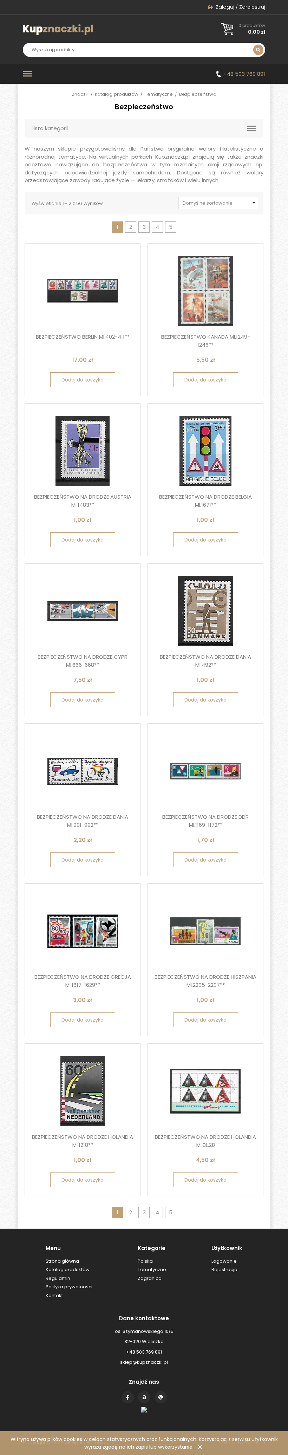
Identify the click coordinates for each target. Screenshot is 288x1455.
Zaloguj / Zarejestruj (240, 7)
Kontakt (161, 1397)
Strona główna (62, 1261)
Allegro (144, 1397)
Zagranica (150, 1278)
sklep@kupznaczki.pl (144, 1362)
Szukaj (258, 50)
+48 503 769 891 (244, 74)
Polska (145, 1261)
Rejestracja (224, 1269)
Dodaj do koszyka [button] (82, 379)
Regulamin (58, 1278)
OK (200, 1447)
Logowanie (224, 1261)
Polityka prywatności (69, 1286)
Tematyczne (159, 94)
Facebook (128, 1397)
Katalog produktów (116, 94)
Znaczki (80, 94)
